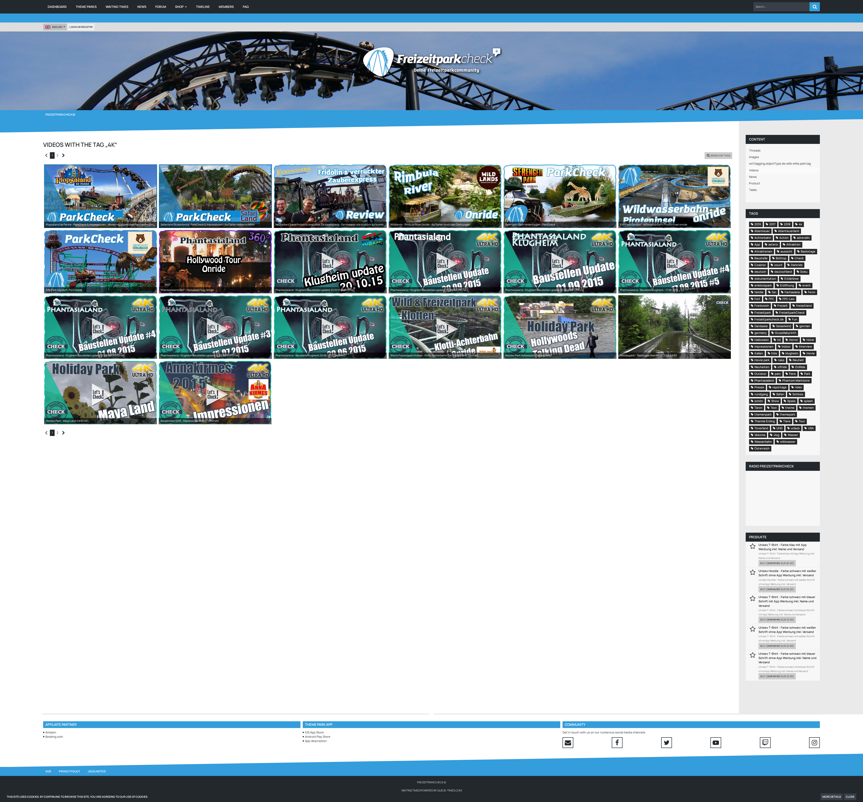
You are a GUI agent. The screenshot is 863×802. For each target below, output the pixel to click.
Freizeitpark (762, 313)
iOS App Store (314, 732)
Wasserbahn (763, 442)
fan (774, 292)
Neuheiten (761, 367)
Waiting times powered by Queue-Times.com (431, 790)
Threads (755, 150)
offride (782, 367)
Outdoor (760, 374)
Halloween (761, 340)
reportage (779, 387)
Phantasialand (764, 380)
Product (754, 183)
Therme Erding (764, 421)
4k (800, 224)
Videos (753, 170)
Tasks (753, 190)
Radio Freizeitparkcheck (771, 466)
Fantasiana (792, 292)
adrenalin (803, 238)
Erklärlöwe (791, 279)
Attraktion (793, 244)
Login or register (81, 27)
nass (781, 360)
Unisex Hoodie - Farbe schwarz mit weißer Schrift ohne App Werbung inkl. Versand (787, 573)
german (804, 326)
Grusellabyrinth (785, 333)
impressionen (763, 346)
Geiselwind (783, 326)
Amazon (50, 732)
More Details (831, 797)
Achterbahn (762, 238)
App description (316, 741)
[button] (781, 6)
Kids (774, 353)
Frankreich (761, 306)
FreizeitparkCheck (792, 313)
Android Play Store (317, 737)
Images (754, 157)
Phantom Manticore (796, 380)
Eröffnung (787, 285)
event (806, 285)
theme (789, 408)
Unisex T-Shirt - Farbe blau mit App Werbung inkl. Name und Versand (782, 547)
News (753, 177)
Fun (794, 319)
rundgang (761, 394)
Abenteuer (762, 231)
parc (778, 374)
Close (850, 797)
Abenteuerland (788, 231)
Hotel (810, 340)
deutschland (783, 272)
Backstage (808, 251)
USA (811, 428)
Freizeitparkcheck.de (769, 319)
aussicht (786, 251)
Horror (793, 340)
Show (775, 401)
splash (808, 401)
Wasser (793, 435)
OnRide (800, 367)
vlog (776, 435)
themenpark (763, 414)
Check (799, 258)
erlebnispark (763, 285)
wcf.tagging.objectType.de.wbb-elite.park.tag (780, 163)
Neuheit (798, 360)
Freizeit (782, 306)
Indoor (786, 346)
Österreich (762, 448)
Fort (757, 299)
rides (798, 387)
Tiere (786, 421)
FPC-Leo (788, 299)
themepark (787, 414)
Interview (805, 346)
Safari (780, 394)
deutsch (760, 272)
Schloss (797, 394)
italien (758, 353)
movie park (762, 360)
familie (758, 292)
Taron (758, 408)
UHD (779, 428)
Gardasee (761, 326)
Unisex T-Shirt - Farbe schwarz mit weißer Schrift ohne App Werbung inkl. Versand (787, 630)
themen (808, 408)
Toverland (761, 428)
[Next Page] (63, 155)
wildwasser (787, 442)
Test (774, 408)
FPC (771, 299)
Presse (759, 387)
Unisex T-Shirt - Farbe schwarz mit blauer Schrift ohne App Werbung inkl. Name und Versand (787, 658)
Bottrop (781, 258)
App (757, 244)
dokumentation (765, 279)
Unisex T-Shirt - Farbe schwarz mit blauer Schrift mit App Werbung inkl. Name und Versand (786, 601)
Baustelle (760, 258)
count (778, 265)
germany (760, 333)
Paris (792, 374)
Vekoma (759, 435)
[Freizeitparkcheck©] (431, 62)
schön (758, 401)
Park (807, 374)
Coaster (760, 265)
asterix (773, 244)
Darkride (797, 265)
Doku (803, 272)
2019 (757, 224)
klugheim (791, 353)
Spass (791, 401)
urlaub (795, 428)
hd (779, 340)
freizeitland (804, 306)
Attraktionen (763, 251)
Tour (802, 421)
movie (810, 353)
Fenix (811, 292)
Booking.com (54, 737)
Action (784, 238)
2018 (787, 224)
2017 (772, 224)
